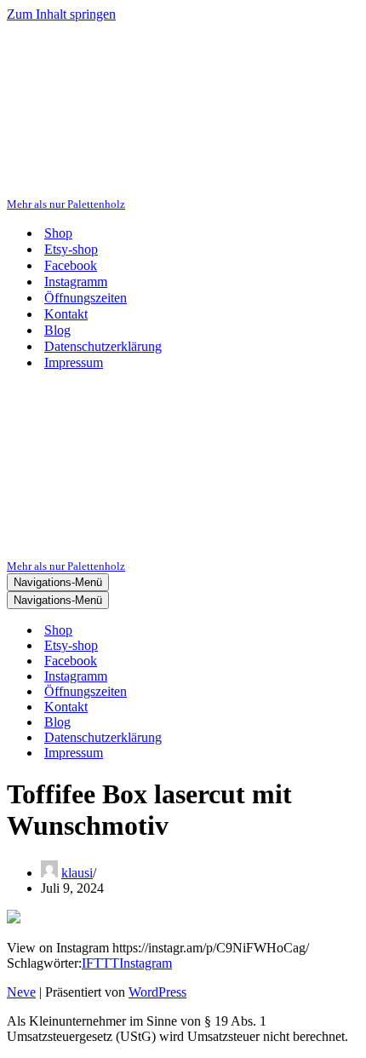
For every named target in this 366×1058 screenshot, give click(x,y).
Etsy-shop (71, 249)
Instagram (145, 963)
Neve (21, 992)
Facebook (70, 265)
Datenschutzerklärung (103, 346)
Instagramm (75, 281)
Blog (57, 330)
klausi (77, 872)
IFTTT (100, 963)
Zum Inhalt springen (61, 14)
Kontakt (66, 314)
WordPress (157, 992)
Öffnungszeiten (85, 297)
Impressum (73, 362)
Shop (58, 233)
